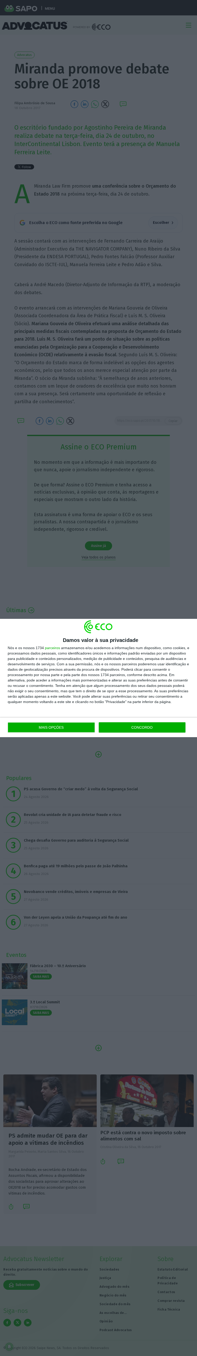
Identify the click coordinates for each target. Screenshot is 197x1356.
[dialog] (98, 678)
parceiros (52, 648)
